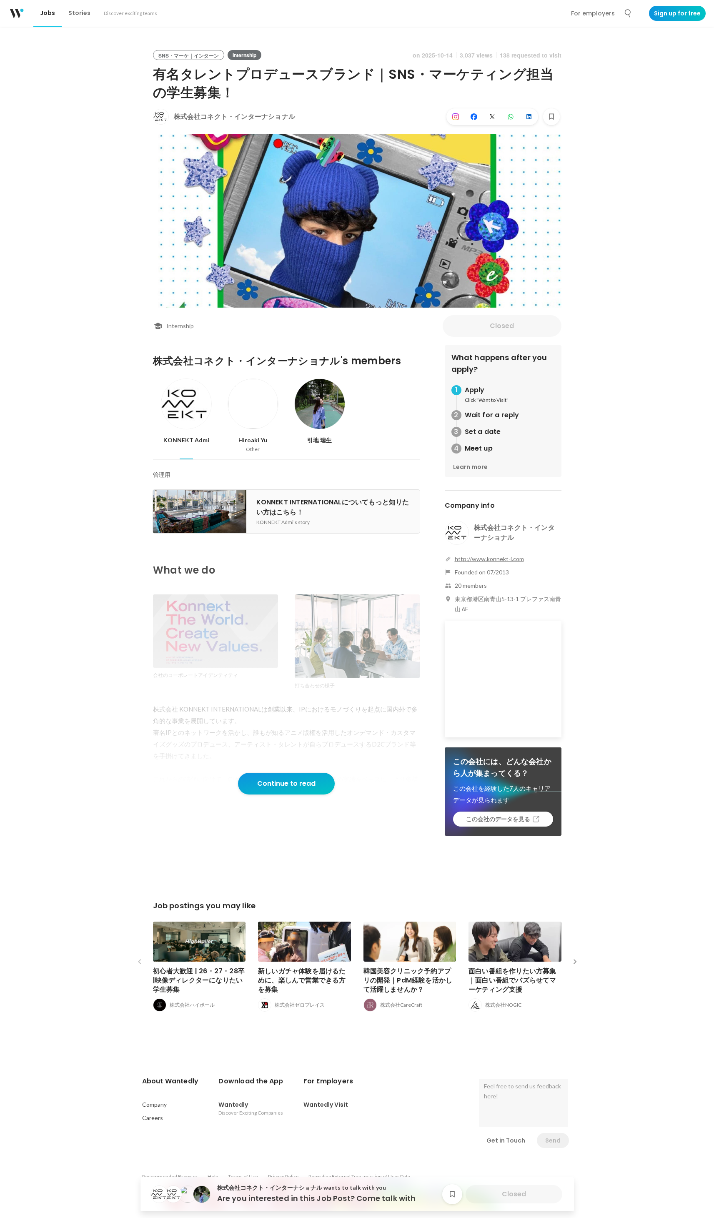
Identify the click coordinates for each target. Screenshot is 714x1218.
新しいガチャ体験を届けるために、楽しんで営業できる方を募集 (302, 980)
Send (553, 1140)
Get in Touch (505, 1140)
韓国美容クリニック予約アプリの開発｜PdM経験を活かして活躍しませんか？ (408, 980)
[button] (170, 1081)
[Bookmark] (551, 116)
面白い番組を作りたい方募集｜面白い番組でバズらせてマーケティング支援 (512, 980)
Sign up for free (677, 13)
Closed (502, 326)
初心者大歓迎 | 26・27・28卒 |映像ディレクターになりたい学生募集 (199, 980)
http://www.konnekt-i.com (489, 558)
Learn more (470, 467)
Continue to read (286, 783)
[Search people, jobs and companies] (628, 13)
